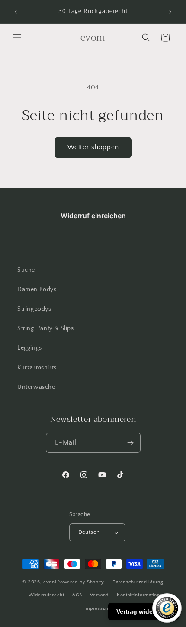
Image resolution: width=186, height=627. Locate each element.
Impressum (97, 608)
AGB (77, 595)
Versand (99, 595)
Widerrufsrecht (46, 595)
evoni (49, 582)
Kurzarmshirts (37, 367)
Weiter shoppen (93, 147)
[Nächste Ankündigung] (170, 11)
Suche (26, 270)
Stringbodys (34, 309)
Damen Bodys (37, 289)
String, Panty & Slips (45, 328)
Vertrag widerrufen (143, 611)
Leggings (29, 347)
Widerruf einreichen (93, 215)
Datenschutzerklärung (138, 582)
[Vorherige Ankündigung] (16, 11)
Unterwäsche (36, 387)
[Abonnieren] (130, 443)
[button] (17, 37)
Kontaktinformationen (141, 595)
